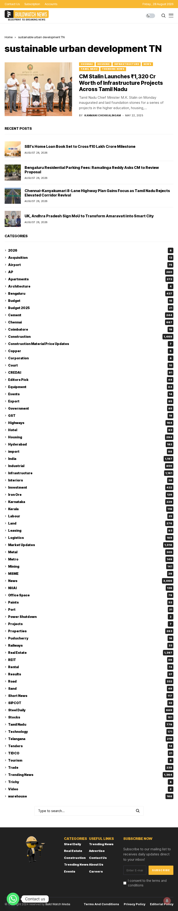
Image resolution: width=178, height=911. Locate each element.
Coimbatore (90, 329)
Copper (90, 351)
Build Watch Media (57, 904)
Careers (96, 871)
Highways (90, 423)
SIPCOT (90, 703)
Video (90, 789)
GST (90, 416)
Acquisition (90, 257)
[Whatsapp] (13, 899)
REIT (90, 660)
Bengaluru (90, 293)
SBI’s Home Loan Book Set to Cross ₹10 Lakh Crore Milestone (80, 146)
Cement (90, 315)
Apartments (90, 279)
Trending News (113, 69)
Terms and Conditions (101, 904)
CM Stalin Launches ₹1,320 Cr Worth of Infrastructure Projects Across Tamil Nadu (121, 82)
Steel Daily (90, 710)
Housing (103, 64)
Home (9, 37)
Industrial (90, 466)
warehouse (90, 796)
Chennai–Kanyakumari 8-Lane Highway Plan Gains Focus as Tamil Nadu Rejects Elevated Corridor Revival (97, 192)
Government (90, 408)
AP (90, 272)
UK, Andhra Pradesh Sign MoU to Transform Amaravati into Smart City (89, 216)
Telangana (90, 739)
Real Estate (90, 653)
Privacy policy (134, 904)
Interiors (90, 480)
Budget (90, 301)
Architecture (90, 286)
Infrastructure (126, 64)
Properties (90, 631)
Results (90, 674)
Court (90, 365)
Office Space (90, 595)
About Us (96, 864)
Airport (90, 265)
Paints (90, 602)
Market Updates (90, 545)
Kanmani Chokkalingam (102, 115)
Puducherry (90, 638)
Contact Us (98, 858)
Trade (90, 767)
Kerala (90, 509)
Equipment (90, 387)
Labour (90, 516)
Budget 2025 (90, 308)
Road (90, 681)
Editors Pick (90, 380)
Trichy (90, 782)
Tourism (90, 760)
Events (90, 394)
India (90, 459)
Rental (90, 667)
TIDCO (90, 753)
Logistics (90, 538)
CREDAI (90, 372)
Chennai (87, 64)
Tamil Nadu (89, 69)
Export (90, 401)
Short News (90, 696)
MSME (90, 574)
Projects (90, 624)
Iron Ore (90, 495)
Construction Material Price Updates (90, 344)
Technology (90, 732)
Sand (90, 688)
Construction (90, 336)
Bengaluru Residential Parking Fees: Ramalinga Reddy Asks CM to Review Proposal (92, 169)
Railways (90, 645)
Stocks (90, 717)
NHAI (90, 588)
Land (90, 523)
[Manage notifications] (167, 901)
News (147, 64)
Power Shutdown (90, 617)
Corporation (90, 358)
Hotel (90, 430)
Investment (90, 487)
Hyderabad (90, 444)
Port (90, 609)
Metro (90, 559)
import (90, 451)
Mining (90, 566)
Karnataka (90, 502)
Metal (90, 552)
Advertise (97, 851)
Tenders (90, 746)
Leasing (90, 530)
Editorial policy (161, 904)
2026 (90, 250)
